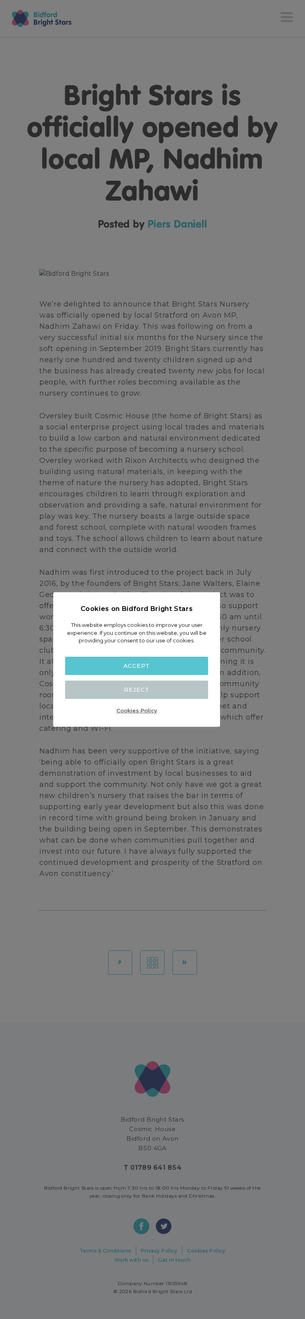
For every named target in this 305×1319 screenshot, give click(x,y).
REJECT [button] (136, 689)
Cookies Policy (136, 710)
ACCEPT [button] (137, 665)
